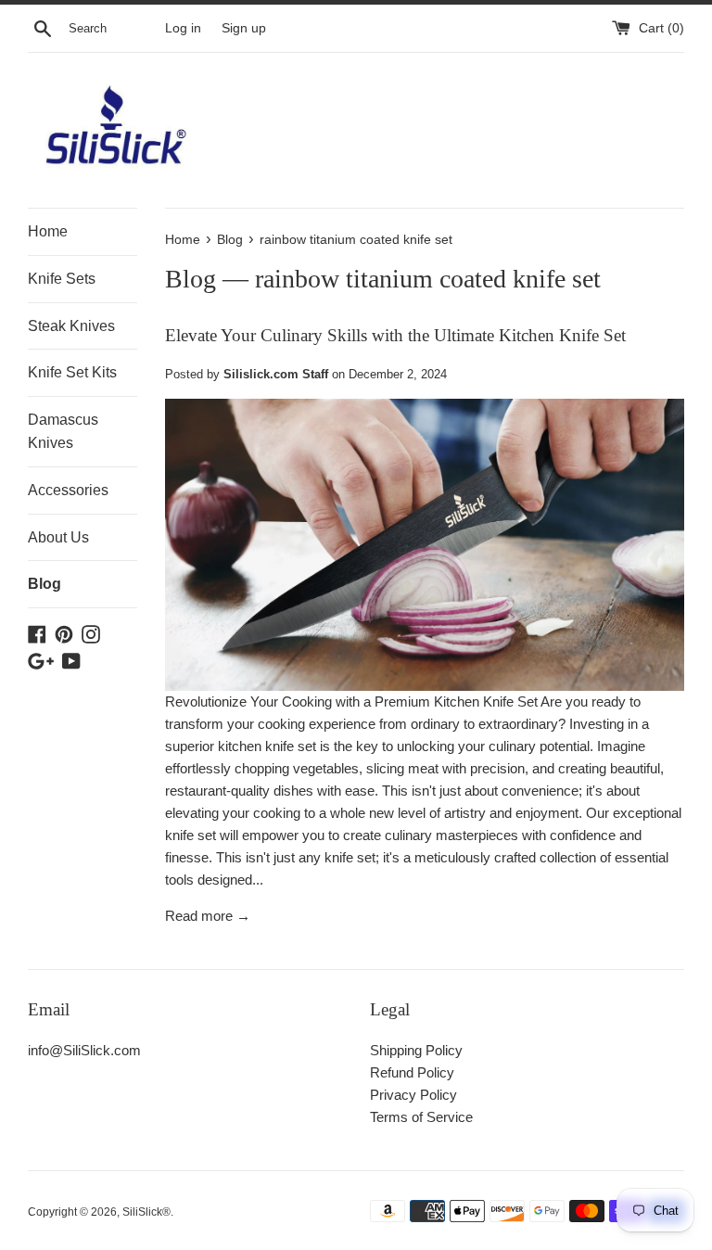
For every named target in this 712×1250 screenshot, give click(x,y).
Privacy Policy (413, 1095)
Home (48, 231)
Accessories (68, 490)
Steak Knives (71, 326)
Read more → (207, 916)
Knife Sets (61, 279)
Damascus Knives (63, 432)
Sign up (244, 28)
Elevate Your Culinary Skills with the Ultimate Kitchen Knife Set (395, 335)
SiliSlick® (146, 1211)
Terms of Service (421, 1117)
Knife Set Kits (72, 372)
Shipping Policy (416, 1050)
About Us (58, 537)
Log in (183, 28)
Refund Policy (412, 1072)
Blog (44, 584)
